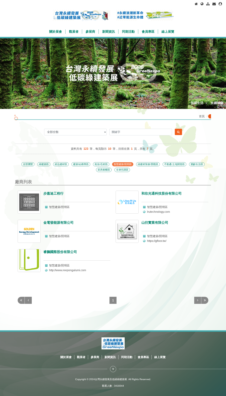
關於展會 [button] (55, 31)
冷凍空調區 (122, 169)
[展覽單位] (113, 369)
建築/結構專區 (81, 164)
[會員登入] (220, 4)
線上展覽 (160, 357)
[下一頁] (197, 300)
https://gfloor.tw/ (156, 240)
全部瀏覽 (28, 164)
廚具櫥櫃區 (104, 169)
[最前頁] (21, 300)
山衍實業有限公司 (154, 222)
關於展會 (66, 357)
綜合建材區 (61, 164)
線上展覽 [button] (168, 31)
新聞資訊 (110, 357)
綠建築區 (44, 164)
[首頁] (196, 4)
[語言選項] (202, 4)
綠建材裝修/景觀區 (148, 164)
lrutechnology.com (158, 211)
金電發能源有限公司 (58, 222)
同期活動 (126, 357)
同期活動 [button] (128, 31)
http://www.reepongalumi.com (67, 270)
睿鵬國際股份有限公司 (60, 252)
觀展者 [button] (74, 31)
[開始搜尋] (178, 132)
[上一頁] (28, 300)
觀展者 (81, 357)
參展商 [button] (90, 31)
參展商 (95, 357)
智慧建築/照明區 (123, 164)
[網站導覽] (208, 4)
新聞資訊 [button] (108, 31)
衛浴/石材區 (101, 164)
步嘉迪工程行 (53, 193)
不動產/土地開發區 (174, 164)
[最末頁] (204, 300)
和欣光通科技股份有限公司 (161, 193)
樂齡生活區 (197, 164)
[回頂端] (219, 380)
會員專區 (143, 357)
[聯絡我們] (214, 4)
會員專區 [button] (148, 31)
